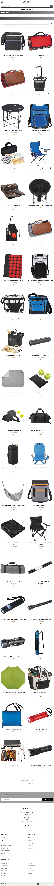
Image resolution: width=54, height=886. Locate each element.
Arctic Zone (4, 870)
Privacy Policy (4, 848)
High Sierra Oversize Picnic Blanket (13, 582)
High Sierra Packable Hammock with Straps (13, 505)
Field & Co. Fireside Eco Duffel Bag (40, 430)
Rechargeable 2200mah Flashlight (41, 355)
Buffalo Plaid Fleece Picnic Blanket (13, 280)
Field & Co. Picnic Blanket (13, 205)
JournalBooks (4, 865)
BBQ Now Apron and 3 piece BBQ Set (13, 243)
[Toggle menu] (2, 2)
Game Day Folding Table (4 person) (13, 130)
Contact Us (4, 840)
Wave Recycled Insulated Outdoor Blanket (13, 468)
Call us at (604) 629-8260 (27, 822)
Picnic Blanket (40, 55)
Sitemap (3, 853)
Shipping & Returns (6, 845)
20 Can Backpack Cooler (40, 505)
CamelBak (3, 876)
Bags (29, 840)
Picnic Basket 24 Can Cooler (40, 692)
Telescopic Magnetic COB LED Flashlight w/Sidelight (40, 582)
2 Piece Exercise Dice (40, 393)
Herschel (30, 863)
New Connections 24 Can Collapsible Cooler (40, 318)
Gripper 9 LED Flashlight (40, 729)
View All (30, 873)
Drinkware (30, 838)
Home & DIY (31, 848)
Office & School (32, 845)
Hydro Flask (30, 870)
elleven (29, 868)
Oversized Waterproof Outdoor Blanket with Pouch (13, 543)
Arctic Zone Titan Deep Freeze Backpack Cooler (41, 280)
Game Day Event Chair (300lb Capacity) (40, 168)
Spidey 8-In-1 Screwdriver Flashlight (13, 657)
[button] (51, 23)
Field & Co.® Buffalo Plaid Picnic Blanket (13, 93)
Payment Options (5, 843)
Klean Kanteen (31, 865)
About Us (3, 838)
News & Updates (5, 850)
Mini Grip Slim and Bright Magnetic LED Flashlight (13, 619)
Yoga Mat (40, 657)
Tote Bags (30, 843)
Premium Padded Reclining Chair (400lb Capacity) (40, 543)
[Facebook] (25, 826)
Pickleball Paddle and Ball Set (13, 430)
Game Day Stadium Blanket (13, 729)
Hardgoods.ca (4, 863)
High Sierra (4, 868)
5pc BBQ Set (13, 168)
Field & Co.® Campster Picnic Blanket (40, 243)
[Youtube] (28, 826)
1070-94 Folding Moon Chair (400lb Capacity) (40, 205)
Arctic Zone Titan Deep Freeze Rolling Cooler (40, 93)
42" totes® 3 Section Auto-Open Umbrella (13, 692)
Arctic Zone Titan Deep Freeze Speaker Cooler (13, 318)
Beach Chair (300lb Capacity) (40, 468)
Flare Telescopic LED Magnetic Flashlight (40, 619)
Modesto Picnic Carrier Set (13, 355)
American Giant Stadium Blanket (13, 393)
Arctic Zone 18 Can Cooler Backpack (40, 130)
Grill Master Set (13, 765)
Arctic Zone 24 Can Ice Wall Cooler (13, 55)
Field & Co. (4, 873)
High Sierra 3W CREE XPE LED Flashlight (40, 765)
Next (30, 783)
